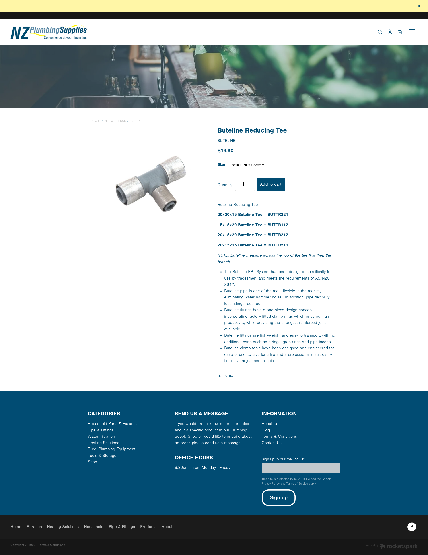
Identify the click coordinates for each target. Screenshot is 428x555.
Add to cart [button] (270, 184)
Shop (92, 462)
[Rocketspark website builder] (391, 547)
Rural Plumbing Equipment (111, 449)
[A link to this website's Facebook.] (411, 526)
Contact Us (272, 443)
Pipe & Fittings (115, 120)
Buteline (136, 120)
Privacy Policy (271, 483)
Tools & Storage (102, 455)
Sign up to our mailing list (283, 459)
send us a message (223, 443)
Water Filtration (101, 436)
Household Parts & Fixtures (112, 423)
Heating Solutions (103, 443)
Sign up (279, 498)
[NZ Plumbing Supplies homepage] (163, 32)
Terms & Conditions (279, 436)
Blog (266, 430)
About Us (270, 423)
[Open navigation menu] (412, 32)
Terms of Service (297, 483)
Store (96, 120)
